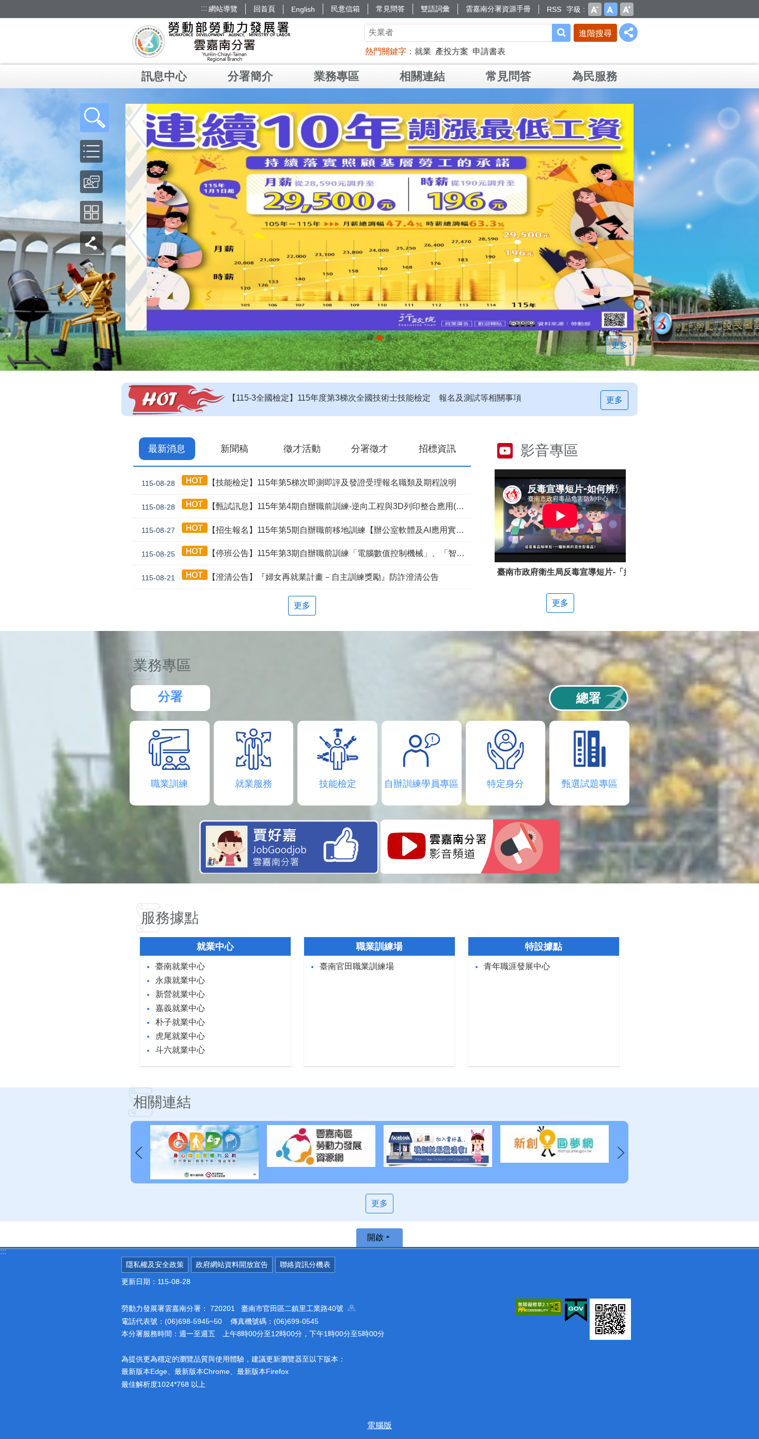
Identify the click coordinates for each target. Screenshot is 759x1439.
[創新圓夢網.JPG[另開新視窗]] (438, 1144)
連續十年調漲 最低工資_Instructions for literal (370, 338)
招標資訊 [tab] (437, 449)
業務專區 (336, 76)
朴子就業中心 (180, 1022)
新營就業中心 (180, 994)
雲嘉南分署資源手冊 (498, 9)
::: (204, 8)
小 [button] (595, 9)
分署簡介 (250, 76)
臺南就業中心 (180, 966)
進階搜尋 (595, 33)
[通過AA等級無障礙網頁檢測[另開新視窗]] (539, 1307)
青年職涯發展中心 (517, 966)
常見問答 (390, 9)
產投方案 (451, 51)
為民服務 (595, 76)
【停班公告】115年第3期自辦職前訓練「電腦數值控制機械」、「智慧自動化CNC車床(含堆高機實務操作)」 (306, 553)
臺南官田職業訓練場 (357, 966)
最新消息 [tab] (166, 449)
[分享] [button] (628, 32)
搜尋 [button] (561, 33)
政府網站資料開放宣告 (232, 1264)
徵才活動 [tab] (302, 449)
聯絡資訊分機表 (305, 1264)
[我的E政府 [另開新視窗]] (576, 1310)
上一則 (138, 1153)
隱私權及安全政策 (155, 1264)
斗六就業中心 (180, 1050)
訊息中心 (164, 76)
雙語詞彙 (435, 9)
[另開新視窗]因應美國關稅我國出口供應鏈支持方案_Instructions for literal (379, 338)
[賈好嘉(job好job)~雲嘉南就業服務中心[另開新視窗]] (321, 1146)
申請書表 (488, 51)
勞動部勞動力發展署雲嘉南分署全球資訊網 (211, 41)
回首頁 (264, 9)
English (303, 9)
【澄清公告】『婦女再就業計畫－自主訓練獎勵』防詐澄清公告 (290, 577)
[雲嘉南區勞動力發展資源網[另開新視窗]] (204, 1146)
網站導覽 (223, 9)
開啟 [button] (375, 1237)
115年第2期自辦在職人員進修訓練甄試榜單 (307, 397)
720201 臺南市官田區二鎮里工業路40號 (278, 1308)
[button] (94, 117)
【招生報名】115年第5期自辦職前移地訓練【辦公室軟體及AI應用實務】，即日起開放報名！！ (306, 530)
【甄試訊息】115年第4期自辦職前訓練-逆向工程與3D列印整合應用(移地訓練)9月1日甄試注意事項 (306, 506)
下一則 (620, 1153)
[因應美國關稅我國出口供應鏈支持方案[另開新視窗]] (379, 217)
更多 (619, 345)
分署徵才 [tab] (369, 449)
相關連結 (422, 76)
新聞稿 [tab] (234, 449)
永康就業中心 (180, 980)
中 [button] (611, 9)
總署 (588, 698)
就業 (423, 51)
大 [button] (627, 9)
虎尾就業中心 (180, 1036)
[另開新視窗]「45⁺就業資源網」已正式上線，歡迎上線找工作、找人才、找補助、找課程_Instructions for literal (389, 338)
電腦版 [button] (379, 1425)
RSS (554, 9)
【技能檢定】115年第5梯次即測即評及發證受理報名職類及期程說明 (298, 482)
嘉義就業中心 (180, 1008)
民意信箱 (345, 9)
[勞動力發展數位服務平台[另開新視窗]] (554, 1146)
